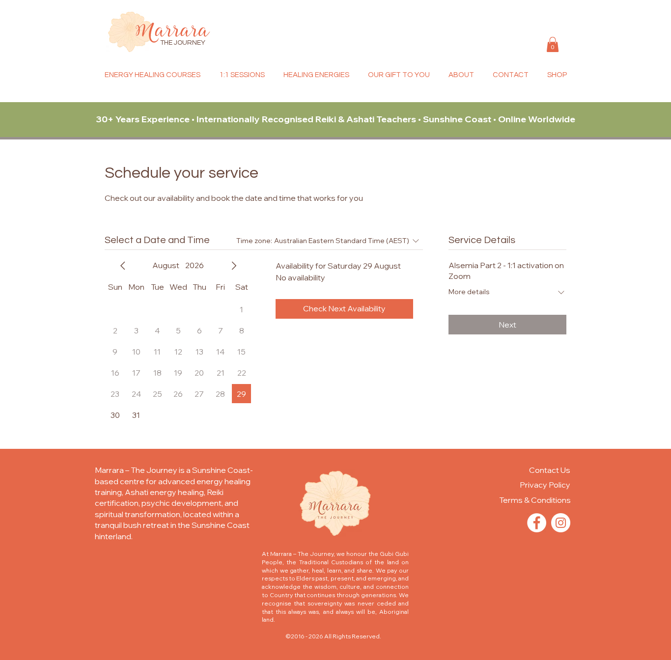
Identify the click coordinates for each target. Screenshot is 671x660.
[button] (552, 44)
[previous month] (123, 266)
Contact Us (549, 470)
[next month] (234, 266)
